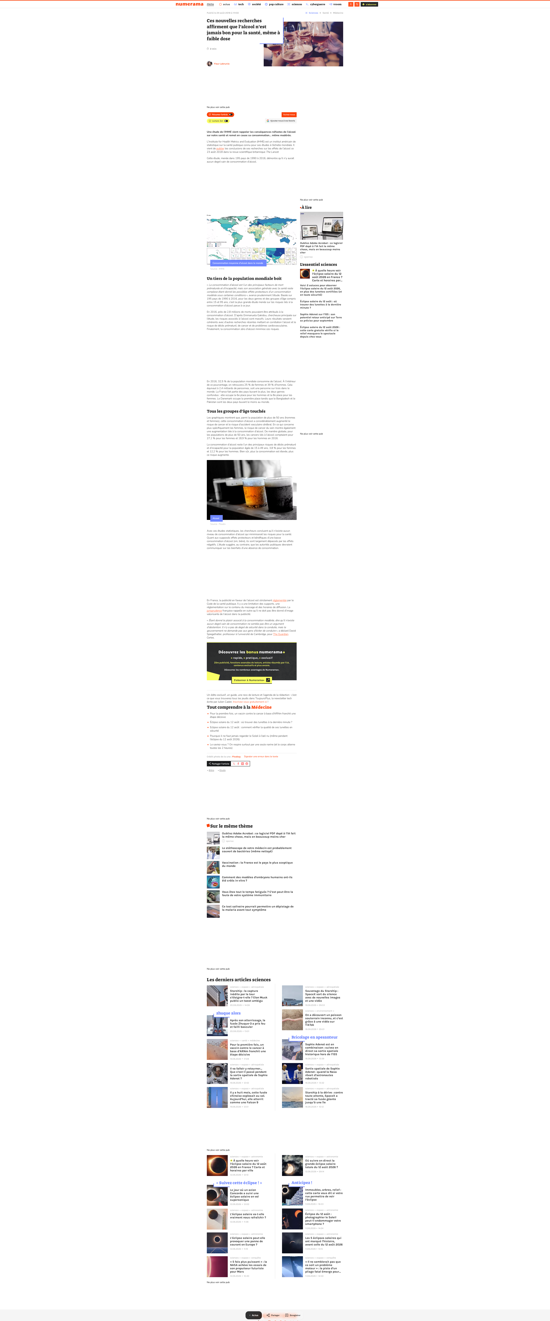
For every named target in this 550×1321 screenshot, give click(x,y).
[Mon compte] (350, 4)
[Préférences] (357, 4)
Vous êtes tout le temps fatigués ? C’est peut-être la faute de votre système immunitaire (257, 893)
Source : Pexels (218, 524)
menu (210, 4)
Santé (326, 12)
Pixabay (236, 756)
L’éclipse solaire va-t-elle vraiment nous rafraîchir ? (248, 1216)
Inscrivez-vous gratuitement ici (250, 701)
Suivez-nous (289, 114)
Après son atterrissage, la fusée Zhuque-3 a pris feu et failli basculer (247, 1024)
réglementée (280, 600)
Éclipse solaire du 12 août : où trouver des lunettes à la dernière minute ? (251, 722)
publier (220, 148)
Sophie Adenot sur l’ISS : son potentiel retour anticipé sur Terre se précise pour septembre (321, 317)
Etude (222, 770)
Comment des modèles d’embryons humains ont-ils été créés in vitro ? (257, 879)
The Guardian (280, 634)
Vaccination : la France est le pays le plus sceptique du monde (257, 864)
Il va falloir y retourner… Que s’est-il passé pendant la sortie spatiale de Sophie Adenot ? (249, 1073)
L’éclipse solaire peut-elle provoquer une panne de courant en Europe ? (247, 1241)
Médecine (338, 12)
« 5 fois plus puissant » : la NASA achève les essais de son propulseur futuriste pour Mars (248, 1266)
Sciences (313, 12)
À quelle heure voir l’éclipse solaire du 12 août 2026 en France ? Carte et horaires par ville (327, 275)
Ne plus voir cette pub (218, 107)
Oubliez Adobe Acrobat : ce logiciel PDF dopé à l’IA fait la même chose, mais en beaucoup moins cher (259, 835)
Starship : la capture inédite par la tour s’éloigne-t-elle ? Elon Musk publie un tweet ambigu (248, 995)
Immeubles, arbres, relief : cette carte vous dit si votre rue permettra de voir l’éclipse (324, 1194)
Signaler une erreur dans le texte (261, 756)
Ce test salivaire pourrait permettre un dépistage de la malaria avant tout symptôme (258, 908)
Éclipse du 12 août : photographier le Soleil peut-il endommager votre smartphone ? (323, 1219)
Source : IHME (217, 268)
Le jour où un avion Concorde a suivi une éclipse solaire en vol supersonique (244, 1194)
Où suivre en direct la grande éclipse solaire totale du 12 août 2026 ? (321, 1164)
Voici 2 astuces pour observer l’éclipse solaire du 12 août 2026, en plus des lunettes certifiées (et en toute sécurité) (321, 290)
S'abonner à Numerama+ (249, 680)
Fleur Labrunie (221, 63)
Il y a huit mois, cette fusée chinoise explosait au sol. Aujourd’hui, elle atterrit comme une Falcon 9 (248, 1097)
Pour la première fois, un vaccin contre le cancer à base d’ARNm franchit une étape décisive (248, 1049)
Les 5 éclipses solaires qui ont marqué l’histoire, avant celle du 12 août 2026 (324, 1241)
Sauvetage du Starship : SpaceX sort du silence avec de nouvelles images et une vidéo (322, 995)
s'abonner (371, 4)
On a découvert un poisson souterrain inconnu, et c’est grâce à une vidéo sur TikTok (324, 1020)
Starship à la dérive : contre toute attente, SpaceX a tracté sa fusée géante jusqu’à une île (324, 1097)
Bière (211, 770)
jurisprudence (214, 610)
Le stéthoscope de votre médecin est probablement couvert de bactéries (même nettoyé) (257, 849)
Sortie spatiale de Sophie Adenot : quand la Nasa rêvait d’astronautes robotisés (322, 1073)
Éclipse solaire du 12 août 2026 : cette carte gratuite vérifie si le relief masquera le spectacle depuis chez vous (320, 332)
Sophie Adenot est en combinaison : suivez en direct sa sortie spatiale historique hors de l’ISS (321, 1049)
